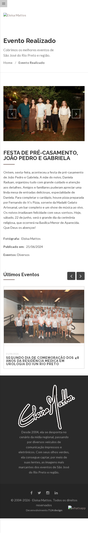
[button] (12, 113)
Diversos (23, 255)
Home (7, 62)
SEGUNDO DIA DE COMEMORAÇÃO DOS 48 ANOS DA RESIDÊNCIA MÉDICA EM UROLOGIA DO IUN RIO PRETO (42, 361)
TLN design (55, 510)
